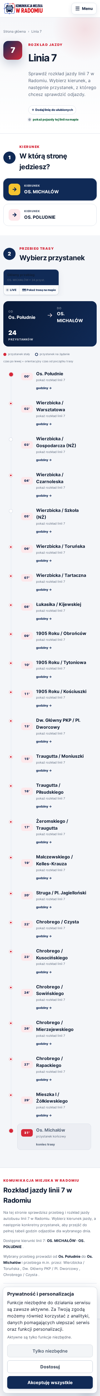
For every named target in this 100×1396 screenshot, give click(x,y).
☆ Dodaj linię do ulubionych (52, 110)
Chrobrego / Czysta (20, 1274)
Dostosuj (50, 1366)
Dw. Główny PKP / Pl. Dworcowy (50, 1268)
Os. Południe (69, 1256)
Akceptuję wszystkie (50, 1382)
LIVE (13, 289)
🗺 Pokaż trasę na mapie (39, 289)
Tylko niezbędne (50, 1351)
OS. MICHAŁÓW (61, 1240)
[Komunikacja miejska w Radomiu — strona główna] (23, 8)
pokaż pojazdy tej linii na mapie (56, 119)
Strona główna (14, 31)
